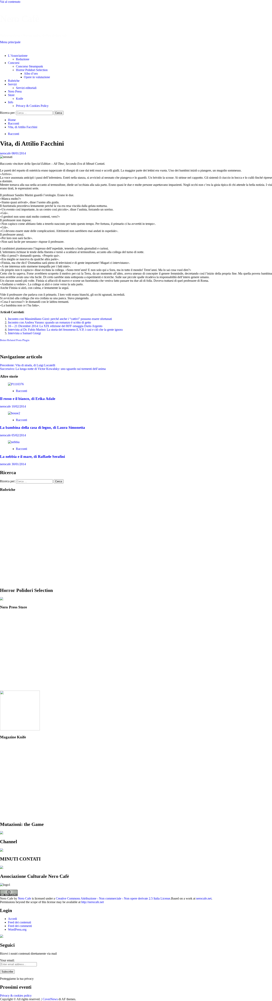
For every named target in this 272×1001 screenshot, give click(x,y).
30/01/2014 (19, 464)
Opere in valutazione (37, 77)
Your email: (7, 960)
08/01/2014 (19, 153)
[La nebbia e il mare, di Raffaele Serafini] (14, 442)
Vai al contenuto (10, 1)
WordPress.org (17, 929)
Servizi (12, 84)
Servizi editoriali (26, 88)
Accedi (12, 918)
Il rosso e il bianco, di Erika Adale (27, 399)
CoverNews (50, 999)
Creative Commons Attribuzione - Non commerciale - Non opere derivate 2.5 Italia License (113, 898)
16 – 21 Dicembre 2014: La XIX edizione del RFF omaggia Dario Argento (55, 326)
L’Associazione (17, 55)
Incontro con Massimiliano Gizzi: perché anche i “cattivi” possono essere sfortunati (60, 319)
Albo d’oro (31, 73)
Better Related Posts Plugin (14, 340)
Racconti (13, 133)
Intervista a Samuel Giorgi (24, 333)
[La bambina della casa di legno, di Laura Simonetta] (14, 413)
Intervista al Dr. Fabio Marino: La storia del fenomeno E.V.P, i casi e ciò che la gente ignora (65, 329)
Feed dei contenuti (19, 922)
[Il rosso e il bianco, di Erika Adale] (16, 384)
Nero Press (15, 91)
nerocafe (6, 153)
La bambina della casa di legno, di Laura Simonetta (42, 427)
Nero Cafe (24, 898)
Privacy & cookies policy (16, 995)
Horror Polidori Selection (32, 70)
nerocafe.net (203, 898)
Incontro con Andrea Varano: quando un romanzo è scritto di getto (49, 322)
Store (11, 95)
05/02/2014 (19, 435)
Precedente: (27, 365)
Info (10, 102)
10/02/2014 (19, 406)
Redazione (22, 59)
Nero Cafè (19, 18)
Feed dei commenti (20, 926)
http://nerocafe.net (92, 902)
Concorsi (13, 62)
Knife (19, 98)
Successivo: (53, 368)
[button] (10, 42)
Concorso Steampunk (29, 66)
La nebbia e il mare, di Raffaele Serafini (32, 456)
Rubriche (14, 80)
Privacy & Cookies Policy (32, 105)
